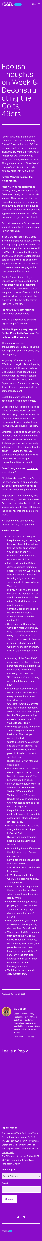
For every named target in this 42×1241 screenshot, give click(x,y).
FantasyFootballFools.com (15, 167)
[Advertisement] (21, 37)
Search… (6, 1183)
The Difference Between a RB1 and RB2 (20, 1156)
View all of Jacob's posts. (25, 1037)
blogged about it (29, 489)
